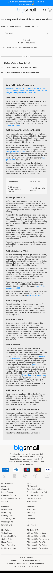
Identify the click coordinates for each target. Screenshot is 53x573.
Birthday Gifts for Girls (36, 536)
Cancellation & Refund (36, 489)
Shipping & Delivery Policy (38, 492)
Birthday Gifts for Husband (38, 539)
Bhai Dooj (31, 512)
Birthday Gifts (7, 516)
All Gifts (4, 501)
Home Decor (6, 542)
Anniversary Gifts (8, 519)
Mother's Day (6, 509)
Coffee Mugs (6, 533)
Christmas (31, 519)
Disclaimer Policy (34, 498)
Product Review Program (11, 498)
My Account (32, 486)
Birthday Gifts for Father (37, 545)
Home (3, 26)
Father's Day (6, 512)
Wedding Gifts (7, 522)
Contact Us (5, 489)
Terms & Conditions (35, 495)
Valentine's (31, 525)
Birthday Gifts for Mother (37, 548)
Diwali (29, 516)
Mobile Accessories (9, 548)
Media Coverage (8, 492)
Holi (28, 522)
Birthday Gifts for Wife (36, 542)
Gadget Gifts (6, 539)
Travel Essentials (8, 545)
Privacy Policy (32, 501)
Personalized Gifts (8, 536)
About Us (5, 486)
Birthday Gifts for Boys (36, 533)
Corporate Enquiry (8, 495)
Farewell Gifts (7, 525)
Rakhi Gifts (31, 509)
